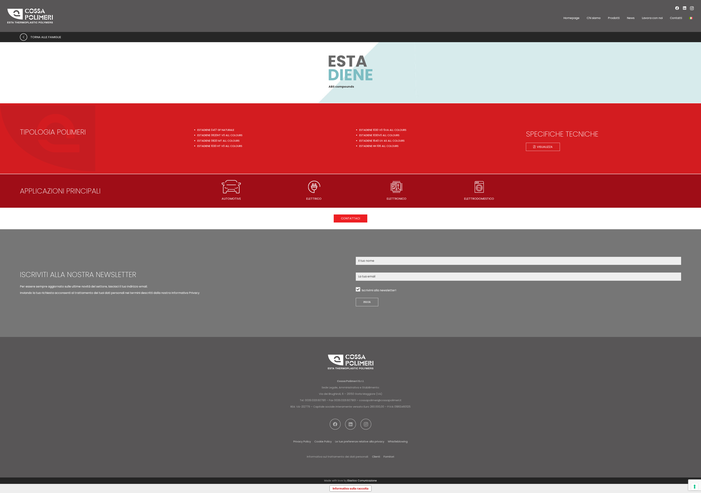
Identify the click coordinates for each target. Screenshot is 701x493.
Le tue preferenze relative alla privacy (359, 441)
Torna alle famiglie (45, 37)
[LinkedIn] (684, 8)
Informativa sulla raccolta (350, 488)
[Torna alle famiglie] (25, 37)
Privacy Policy (302, 441)
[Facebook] (677, 8)
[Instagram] (692, 8)
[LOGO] (30, 16)
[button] (603, 18)
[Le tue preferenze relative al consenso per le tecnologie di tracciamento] (694, 486)
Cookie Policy (323, 441)
